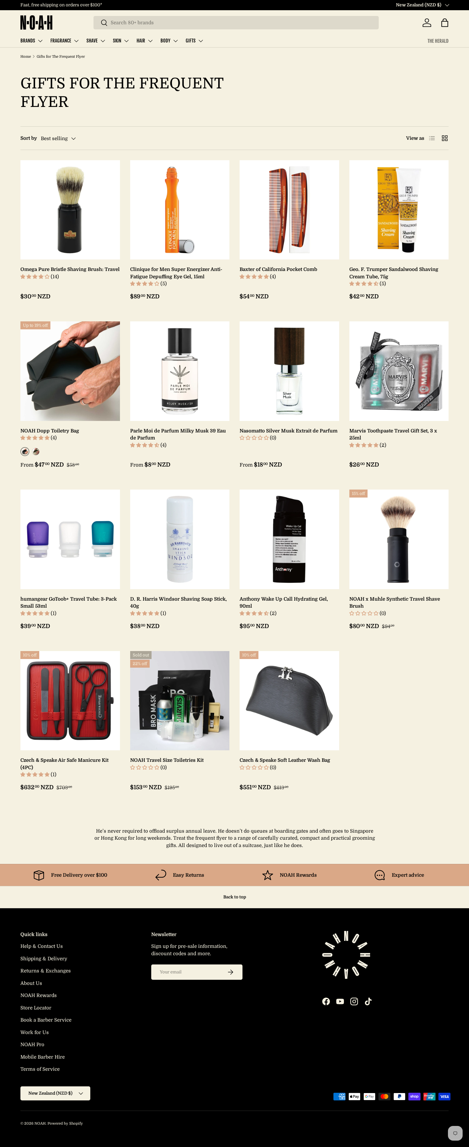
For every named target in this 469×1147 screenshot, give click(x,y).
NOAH (40, 1123)
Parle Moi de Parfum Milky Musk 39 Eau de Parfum (178, 434)
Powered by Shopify (65, 1123)
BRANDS (27, 41)
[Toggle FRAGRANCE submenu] (76, 41)
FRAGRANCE (60, 41)
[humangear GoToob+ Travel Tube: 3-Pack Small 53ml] (70, 539)
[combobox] (236, 22)
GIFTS (191, 41)
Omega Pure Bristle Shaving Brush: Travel (70, 269)
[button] (445, 23)
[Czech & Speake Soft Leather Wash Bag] (289, 701)
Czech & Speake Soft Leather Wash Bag (285, 760)
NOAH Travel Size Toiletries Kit (167, 760)
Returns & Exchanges (45, 971)
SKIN (117, 41)
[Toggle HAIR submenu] (150, 41)
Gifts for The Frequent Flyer (61, 57)
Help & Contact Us (41, 946)
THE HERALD (438, 41)
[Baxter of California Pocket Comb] (289, 210)
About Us (31, 983)
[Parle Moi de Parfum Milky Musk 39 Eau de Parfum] (180, 371)
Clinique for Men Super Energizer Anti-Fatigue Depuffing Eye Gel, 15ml (176, 273)
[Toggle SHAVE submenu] (103, 41)
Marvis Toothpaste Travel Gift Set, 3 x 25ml (393, 434)
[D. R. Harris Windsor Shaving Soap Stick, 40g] (180, 539)
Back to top (234, 897)
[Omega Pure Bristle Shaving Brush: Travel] (70, 210)
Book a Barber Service (45, 1020)
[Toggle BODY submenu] (175, 41)
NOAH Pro (32, 1044)
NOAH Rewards (38, 995)
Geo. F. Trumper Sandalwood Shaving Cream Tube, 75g (393, 273)
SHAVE (92, 41)
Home (25, 57)
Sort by (28, 138)
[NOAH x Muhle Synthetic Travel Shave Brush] (399, 539)
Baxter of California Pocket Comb (278, 269)
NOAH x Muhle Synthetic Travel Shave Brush (394, 602)
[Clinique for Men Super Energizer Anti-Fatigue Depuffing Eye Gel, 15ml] (180, 210)
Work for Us (34, 1032)
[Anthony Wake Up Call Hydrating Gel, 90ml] (289, 539)
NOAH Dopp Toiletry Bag (49, 431)
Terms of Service (40, 1069)
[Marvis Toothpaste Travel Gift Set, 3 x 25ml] (399, 371)
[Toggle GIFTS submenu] (201, 41)
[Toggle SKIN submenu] (126, 41)
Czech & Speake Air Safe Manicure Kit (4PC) (64, 763)
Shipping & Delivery (43, 959)
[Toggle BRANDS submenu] (40, 41)
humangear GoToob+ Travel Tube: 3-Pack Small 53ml (68, 602)
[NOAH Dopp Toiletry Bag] (70, 371)
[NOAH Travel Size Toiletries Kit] (180, 701)
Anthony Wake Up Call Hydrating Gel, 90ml (284, 602)
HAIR (141, 41)
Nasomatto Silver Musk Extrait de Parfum (289, 431)
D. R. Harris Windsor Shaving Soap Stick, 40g (178, 602)
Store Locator (35, 1008)
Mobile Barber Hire (42, 1057)
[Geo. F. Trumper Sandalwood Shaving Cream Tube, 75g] (399, 210)
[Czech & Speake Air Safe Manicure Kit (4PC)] (70, 701)
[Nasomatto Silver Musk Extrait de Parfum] (289, 371)
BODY (165, 41)
